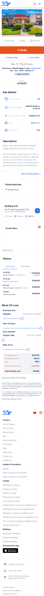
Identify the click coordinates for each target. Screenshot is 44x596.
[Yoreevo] (7, 414)
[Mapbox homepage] (8, 250)
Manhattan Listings (11, 485)
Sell (4, 436)
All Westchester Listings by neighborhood (20, 517)
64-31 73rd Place (22, 64)
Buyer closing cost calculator (15, 477)
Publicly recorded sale (10, 281)
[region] (22, 238)
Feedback (7, 460)
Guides (6, 469)
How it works (8, 428)
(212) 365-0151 (15, 571)
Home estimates (10, 440)
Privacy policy (8, 587)
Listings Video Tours (11, 525)
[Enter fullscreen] (39, 227)
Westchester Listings (11, 497)
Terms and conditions (12, 590)
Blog (5, 448)
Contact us (7, 456)
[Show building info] (37, 211)
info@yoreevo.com (16, 564)
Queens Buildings (10, 541)
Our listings (7, 444)
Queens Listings (9, 493)
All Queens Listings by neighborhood (18, 513)
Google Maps (11, 228)
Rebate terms (8, 432)
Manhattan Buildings (12, 533)
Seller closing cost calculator (15, 473)
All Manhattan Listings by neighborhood (20, 505)
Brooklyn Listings (10, 489)
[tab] (10, 266)
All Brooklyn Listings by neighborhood (18, 509)
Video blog (7, 452)
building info (36, 68)
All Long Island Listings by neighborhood (20, 521)
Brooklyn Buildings (10, 537)
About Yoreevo (9, 424)
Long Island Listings (11, 501)
